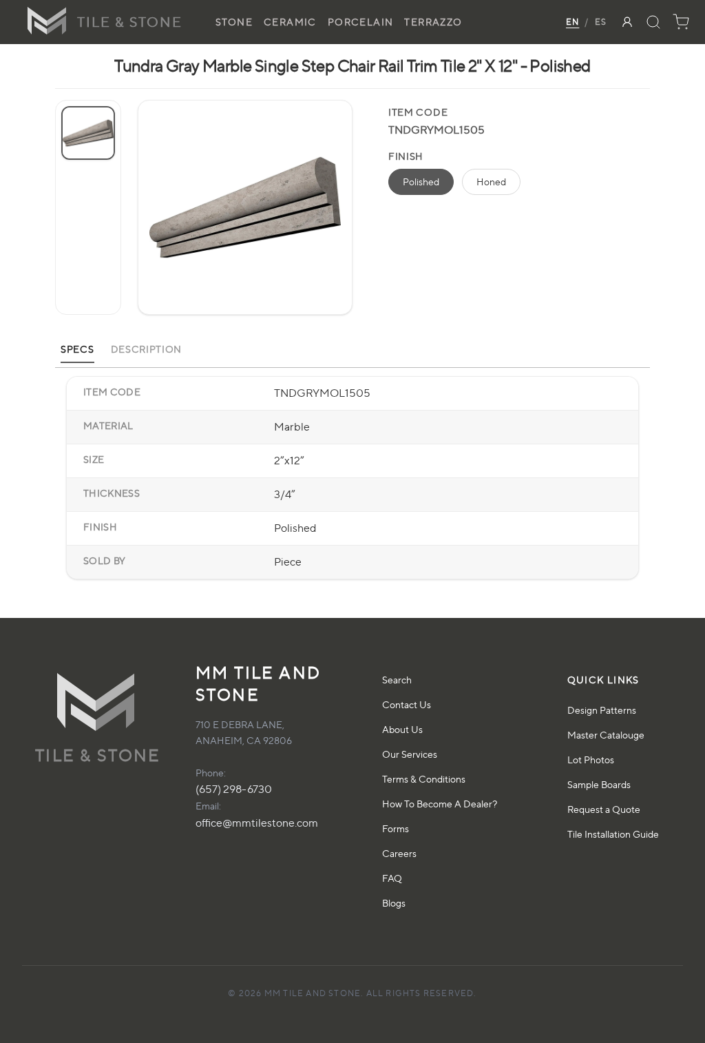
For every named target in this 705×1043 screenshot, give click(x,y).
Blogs (394, 903)
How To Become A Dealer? (439, 803)
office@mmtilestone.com (257, 822)
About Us (402, 729)
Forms (395, 828)
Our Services (409, 754)
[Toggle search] (653, 22)
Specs (77, 349)
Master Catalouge (605, 735)
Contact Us (406, 704)
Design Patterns (601, 710)
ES (601, 22)
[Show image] (88, 133)
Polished (421, 181)
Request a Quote (603, 809)
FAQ (392, 878)
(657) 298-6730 (234, 789)
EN (572, 22)
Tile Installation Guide (613, 834)
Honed (491, 181)
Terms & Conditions (423, 779)
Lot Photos (590, 759)
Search (397, 679)
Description (146, 349)
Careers (399, 853)
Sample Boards (599, 784)
